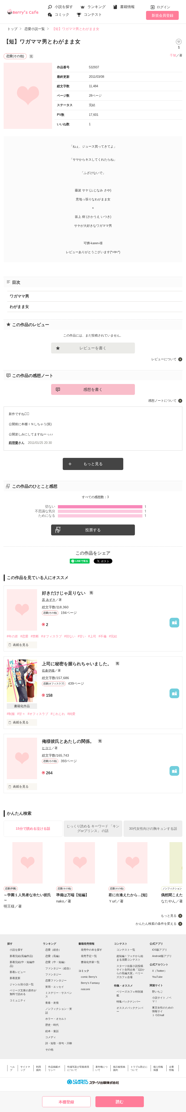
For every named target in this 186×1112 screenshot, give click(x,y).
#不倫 (103, 636)
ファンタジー (53, 974)
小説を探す (64, 7)
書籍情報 (127, 7)
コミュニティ (18, 1000)
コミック (62, 14)
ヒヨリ (46, 748)
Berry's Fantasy (90, 982)
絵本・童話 (52, 1031)
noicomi (85, 989)
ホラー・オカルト (56, 1018)
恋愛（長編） (53, 956)
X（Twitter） (159, 970)
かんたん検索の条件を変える (156, 923)
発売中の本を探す (91, 949)
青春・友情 (52, 1002)
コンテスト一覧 (125, 949)
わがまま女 (19, 307)
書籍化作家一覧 (90, 962)
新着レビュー (18, 972)
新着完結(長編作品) (21, 956)
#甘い (82, 636)
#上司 (92, 636)
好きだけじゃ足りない (64, 593)
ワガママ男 (19, 296)
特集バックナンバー (128, 1001)
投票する (93, 530)
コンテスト (93, 14)
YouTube (157, 976)
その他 (49, 1049)
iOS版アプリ (159, 949)
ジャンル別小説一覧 (22, 984)
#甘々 (21, 714)
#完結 (113, 636)
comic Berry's (89, 976)
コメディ (50, 1037)
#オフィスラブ (51, 636)
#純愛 (71, 714)
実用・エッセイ (54, 986)
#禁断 (35, 636)
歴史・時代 (52, 1024)
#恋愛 (24, 636)
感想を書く (93, 389)
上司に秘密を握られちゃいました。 (77, 663)
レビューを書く (93, 348)
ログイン (163, 7)
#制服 (11, 714)
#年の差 (12, 636)
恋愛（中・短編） (56, 962)
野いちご (157, 991)
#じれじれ (58, 714)
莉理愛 (13, 443)
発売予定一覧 (89, 956)
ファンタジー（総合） (58, 968)
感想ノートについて (162, 400)
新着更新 (15, 978)
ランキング (96, 7)
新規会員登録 (162, 15)
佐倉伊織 (48, 670)
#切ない (69, 636)
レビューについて (164, 359)
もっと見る (93, 464)
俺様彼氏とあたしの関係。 (68, 741)
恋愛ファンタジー (56, 980)
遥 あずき (48, 600)
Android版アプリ (162, 956)
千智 (173, 55)
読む (120, 1102)
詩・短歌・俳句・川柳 (58, 1043)
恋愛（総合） (53, 949)
